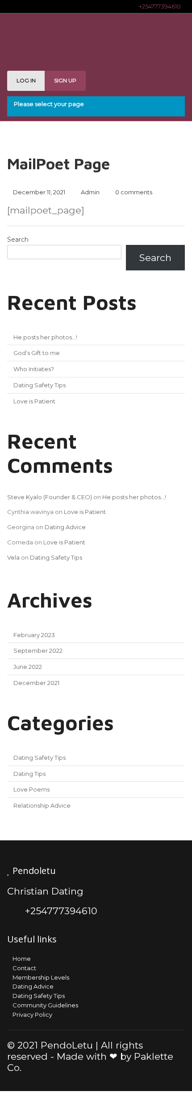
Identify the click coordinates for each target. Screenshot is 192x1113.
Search (18, 239)
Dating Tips (29, 773)
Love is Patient (34, 401)
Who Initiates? (33, 368)
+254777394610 (158, 6)
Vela (13, 557)
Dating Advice (65, 527)
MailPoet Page (58, 163)
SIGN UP (65, 80)
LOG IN (26, 80)
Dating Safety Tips (39, 385)
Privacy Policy (32, 1014)
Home (22, 958)
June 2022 (27, 666)
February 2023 (34, 634)
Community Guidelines (45, 1005)
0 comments (133, 192)
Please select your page (49, 103)
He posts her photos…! (45, 337)
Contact (24, 968)
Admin (90, 192)
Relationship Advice (42, 805)
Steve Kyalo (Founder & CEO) (49, 497)
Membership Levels (41, 977)
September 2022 (38, 650)
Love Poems (31, 789)
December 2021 (36, 682)
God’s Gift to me (36, 352)
